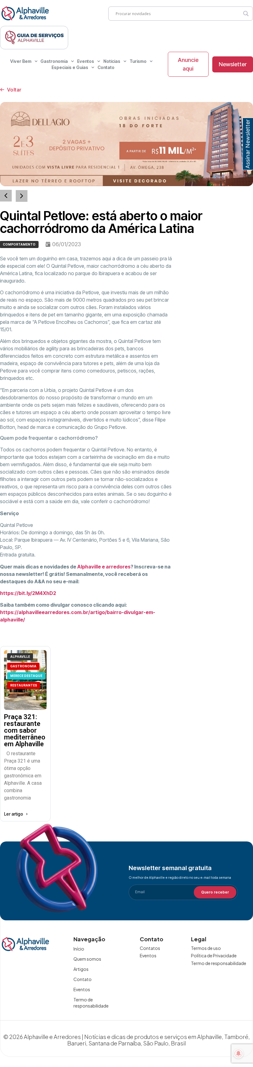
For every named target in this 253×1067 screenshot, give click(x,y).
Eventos (85, 61)
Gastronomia (54, 61)
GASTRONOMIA (23, 666)
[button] (21, 196)
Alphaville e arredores (104, 567)
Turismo (138, 61)
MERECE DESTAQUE (26, 676)
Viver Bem (20, 61)
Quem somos (87, 959)
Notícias (111, 61)
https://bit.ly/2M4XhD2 (28, 593)
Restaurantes (23, 685)
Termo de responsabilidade (91, 1002)
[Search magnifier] (246, 13)
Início (78, 948)
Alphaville (20, 656)
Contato (105, 67)
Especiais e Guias (70, 67)
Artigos (81, 969)
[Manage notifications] (238, 1053)
